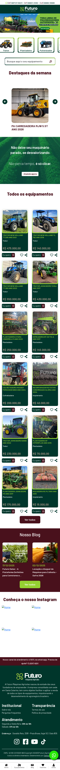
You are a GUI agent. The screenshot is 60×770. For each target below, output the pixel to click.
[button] (24, 45)
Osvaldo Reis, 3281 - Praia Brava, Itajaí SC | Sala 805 (29, 733)
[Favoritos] (22, 255)
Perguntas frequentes (11, 713)
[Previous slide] (4, 22)
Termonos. (48, 756)
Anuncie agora (30, 174)
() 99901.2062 (31, 3)
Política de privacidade (41, 713)
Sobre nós (6, 709)
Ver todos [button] (30, 584)
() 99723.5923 (15, 3)
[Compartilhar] (26, 255)
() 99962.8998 (47, 3)
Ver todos (30, 519)
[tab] (22, 14)
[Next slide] (55, 22)
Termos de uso (38, 709)
